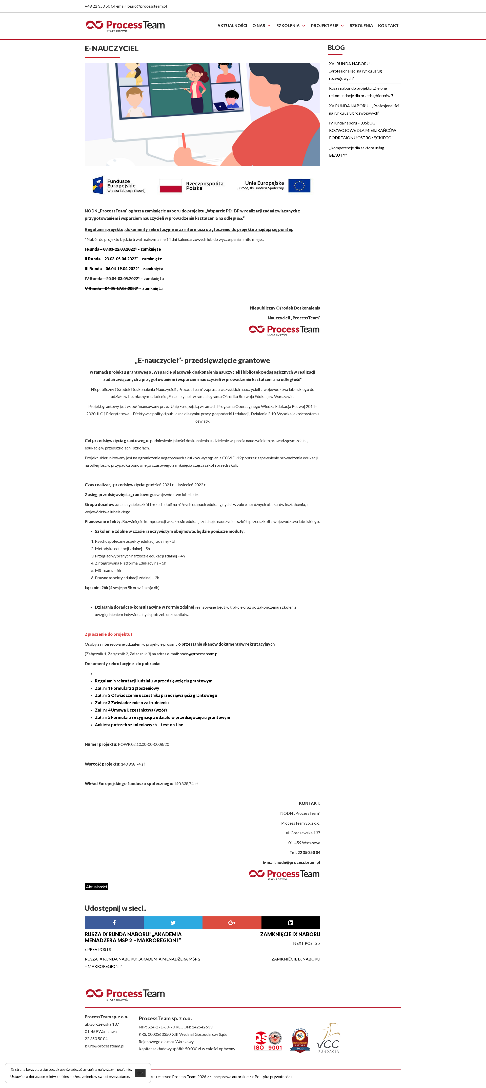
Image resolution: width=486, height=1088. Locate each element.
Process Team (184, 1076)
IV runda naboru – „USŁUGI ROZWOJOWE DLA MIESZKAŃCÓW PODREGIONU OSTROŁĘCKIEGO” (362, 130)
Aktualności (232, 25)
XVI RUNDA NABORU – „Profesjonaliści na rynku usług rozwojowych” (355, 71)
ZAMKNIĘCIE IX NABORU (296, 958)
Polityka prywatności (273, 1076)
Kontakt (388, 25)
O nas (258, 25)
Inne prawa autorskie (230, 1076)
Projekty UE (324, 25)
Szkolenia (288, 25)
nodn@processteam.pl (199, 653)
